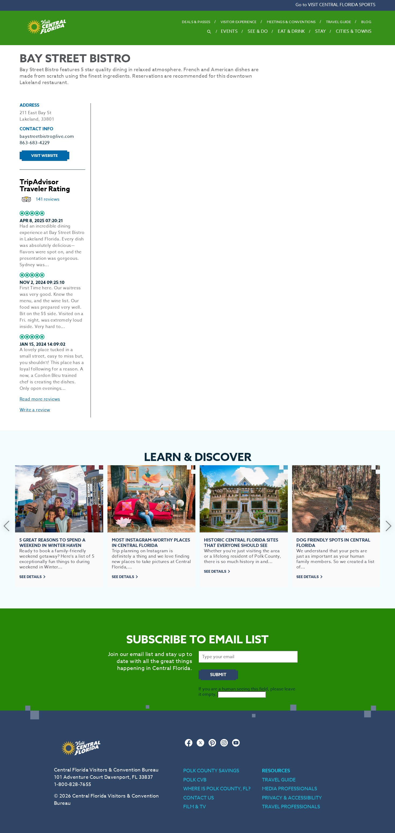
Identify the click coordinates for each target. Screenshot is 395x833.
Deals (196, 21)
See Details (30, 577)
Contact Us (198, 798)
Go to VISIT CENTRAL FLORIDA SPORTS (335, 5)
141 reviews (47, 199)
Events (229, 31)
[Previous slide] (6, 526)
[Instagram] (224, 745)
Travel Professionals (291, 806)
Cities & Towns (353, 31)
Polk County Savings (211, 770)
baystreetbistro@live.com (47, 136)
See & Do (258, 31)
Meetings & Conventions (291, 21)
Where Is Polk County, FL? (216, 788)
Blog (366, 21)
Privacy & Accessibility (292, 798)
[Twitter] (200, 745)
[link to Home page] (46, 42)
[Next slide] (388, 526)
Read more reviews (40, 399)
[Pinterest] (212, 745)
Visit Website (44, 155)
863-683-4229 (35, 143)
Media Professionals (289, 788)
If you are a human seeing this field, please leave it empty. (247, 692)
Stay (320, 31)
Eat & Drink (291, 31)
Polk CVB (194, 780)
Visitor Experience (239, 21)
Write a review (35, 410)
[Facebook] (188, 745)
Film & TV (194, 806)
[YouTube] (236, 745)
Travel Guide (338, 21)
